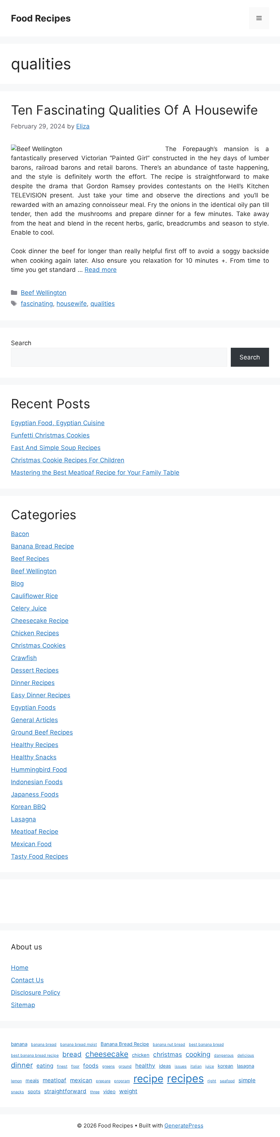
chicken (140, 1055)
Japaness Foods (35, 794)
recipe (148, 1078)
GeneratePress (183, 1125)
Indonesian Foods (37, 782)
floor (75, 1066)
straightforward (65, 1091)
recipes (185, 1078)
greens (108, 1066)
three (95, 1092)
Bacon (20, 533)
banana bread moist (78, 1044)
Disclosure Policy (35, 992)
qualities (102, 303)
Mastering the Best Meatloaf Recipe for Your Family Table (95, 472)
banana (19, 1044)
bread (72, 1054)
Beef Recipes (30, 558)
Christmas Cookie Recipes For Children (67, 460)
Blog (17, 583)
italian (196, 1066)
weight (128, 1091)
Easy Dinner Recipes (40, 695)
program (122, 1081)
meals (32, 1080)
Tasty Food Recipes (39, 856)
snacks (17, 1092)
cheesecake (106, 1054)
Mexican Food (31, 844)
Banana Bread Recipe (42, 546)
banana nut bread (169, 1044)
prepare (103, 1081)
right (211, 1081)
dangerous (224, 1055)
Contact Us (27, 980)
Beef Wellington (43, 292)
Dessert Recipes (35, 670)
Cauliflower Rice (34, 596)
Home (19, 967)
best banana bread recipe (35, 1055)
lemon (16, 1081)
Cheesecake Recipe (40, 620)
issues (181, 1066)
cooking (198, 1054)
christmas (167, 1054)
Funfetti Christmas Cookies (50, 435)
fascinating (37, 303)
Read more (101, 269)
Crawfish (24, 658)
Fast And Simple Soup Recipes (56, 447)
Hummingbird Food (39, 769)
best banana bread (206, 1044)
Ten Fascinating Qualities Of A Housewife (134, 109)
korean (225, 1066)
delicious (245, 1055)
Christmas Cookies (38, 645)
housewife (72, 303)
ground (125, 1066)
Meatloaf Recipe (34, 831)
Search (21, 343)
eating (44, 1065)
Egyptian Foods (33, 707)
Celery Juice (29, 608)
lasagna (245, 1066)
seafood (227, 1081)
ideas (165, 1066)
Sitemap (23, 1005)
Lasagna (23, 819)
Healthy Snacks (34, 757)
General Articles (34, 720)
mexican (81, 1080)
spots (34, 1091)
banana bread (44, 1044)
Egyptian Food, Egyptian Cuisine (58, 423)
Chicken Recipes (35, 633)
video (109, 1091)
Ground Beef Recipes (42, 732)
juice (209, 1066)
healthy (145, 1065)
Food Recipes (41, 18)
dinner (22, 1065)
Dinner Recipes (33, 682)
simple (247, 1080)
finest (62, 1066)
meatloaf (54, 1080)
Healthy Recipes (34, 744)
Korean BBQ (28, 806)
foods (90, 1065)
